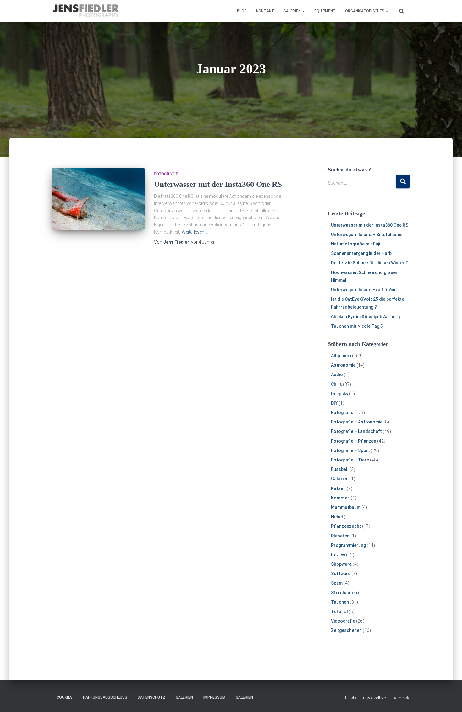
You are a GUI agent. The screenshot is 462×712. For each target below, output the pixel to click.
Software (340, 573)
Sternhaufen (344, 592)
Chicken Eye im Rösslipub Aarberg (365, 316)
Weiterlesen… (194, 232)
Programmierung (348, 545)
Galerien (292, 11)
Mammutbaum (345, 507)
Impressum (214, 697)
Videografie (343, 620)
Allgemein (341, 355)
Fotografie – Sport (350, 450)
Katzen (338, 488)
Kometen (340, 497)
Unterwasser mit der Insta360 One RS (218, 184)
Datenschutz (151, 697)
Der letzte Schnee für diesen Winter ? (369, 262)
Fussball (340, 469)
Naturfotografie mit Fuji (355, 243)
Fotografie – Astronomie (356, 421)
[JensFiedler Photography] (86, 11)
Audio (337, 374)
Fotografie (166, 174)
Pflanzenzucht (346, 526)
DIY (334, 403)
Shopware (341, 564)
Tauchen (340, 602)
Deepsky (339, 393)
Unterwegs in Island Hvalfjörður (363, 289)
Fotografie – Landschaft (356, 431)
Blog (242, 11)
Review (338, 554)
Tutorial (339, 611)
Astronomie (343, 365)
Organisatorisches (365, 11)
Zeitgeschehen (346, 630)
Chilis (336, 384)
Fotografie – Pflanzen (353, 441)
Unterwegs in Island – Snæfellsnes (367, 234)
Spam (337, 582)
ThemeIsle (400, 697)
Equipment (325, 11)
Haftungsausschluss (105, 697)
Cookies (65, 697)
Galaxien (340, 478)
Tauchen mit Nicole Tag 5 (357, 326)
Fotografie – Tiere (350, 459)
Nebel (337, 516)
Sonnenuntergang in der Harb (361, 253)
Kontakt (265, 11)
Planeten (340, 535)
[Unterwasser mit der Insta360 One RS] (98, 199)
